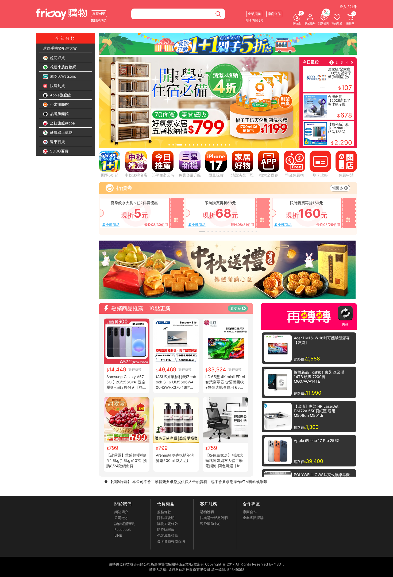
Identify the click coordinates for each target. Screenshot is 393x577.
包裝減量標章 (167, 535)
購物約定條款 (167, 523)
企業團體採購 (253, 518)
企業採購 (254, 14)
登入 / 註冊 (348, 7)
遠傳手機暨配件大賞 (60, 48)
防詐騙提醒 (166, 529)
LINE (118, 535)
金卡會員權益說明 (171, 541)
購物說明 (207, 512)
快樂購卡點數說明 (214, 518)
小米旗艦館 (59, 104)
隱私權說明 (166, 518)
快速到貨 (57, 85)
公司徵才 (121, 518)
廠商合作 (250, 512)
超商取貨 (57, 57)
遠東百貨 (57, 141)
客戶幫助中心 (210, 523)
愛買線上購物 (60, 132)
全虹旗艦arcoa (62, 123)
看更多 (235, 308)
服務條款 (164, 512)
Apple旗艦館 (60, 95)
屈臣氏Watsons (62, 76)
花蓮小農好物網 (62, 67)
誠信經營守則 (124, 523)
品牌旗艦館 (59, 113)
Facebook (122, 529)
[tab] (169, 145)
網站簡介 (121, 512)
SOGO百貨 (58, 151)
